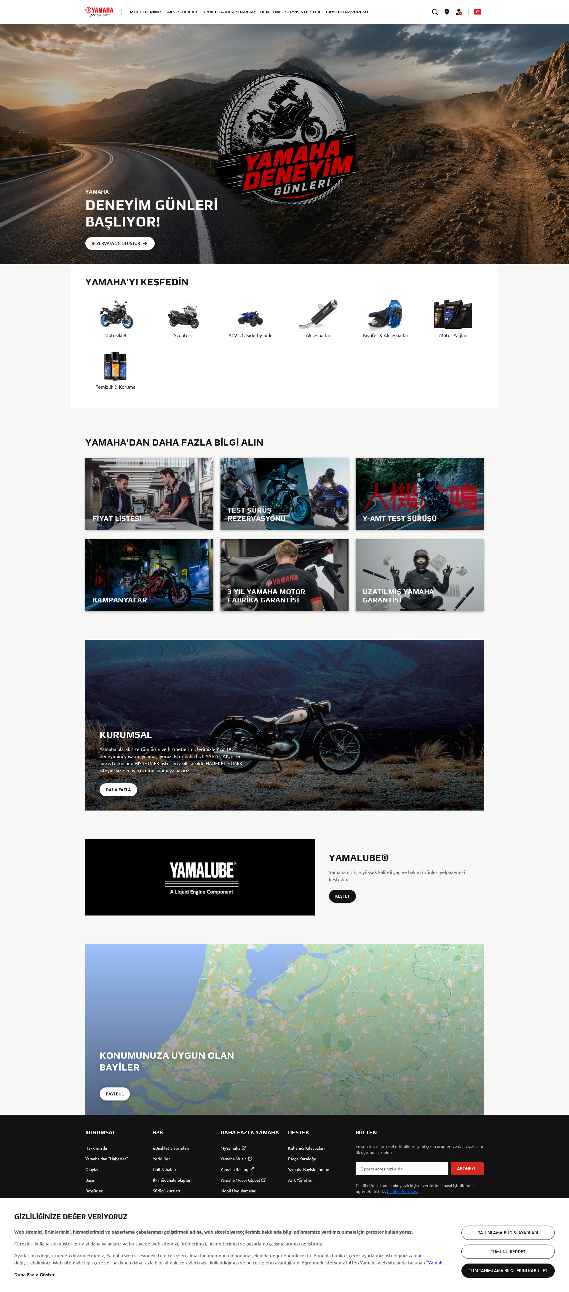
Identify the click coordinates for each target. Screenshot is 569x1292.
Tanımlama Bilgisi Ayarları (508, 1232)
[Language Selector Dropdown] (478, 12)
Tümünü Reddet (508, 1251)
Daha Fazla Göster (34, 1274)
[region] (284, 1245)
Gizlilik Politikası (402, 1191)
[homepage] (99, 12)
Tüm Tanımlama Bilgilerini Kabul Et (508, 1270)
